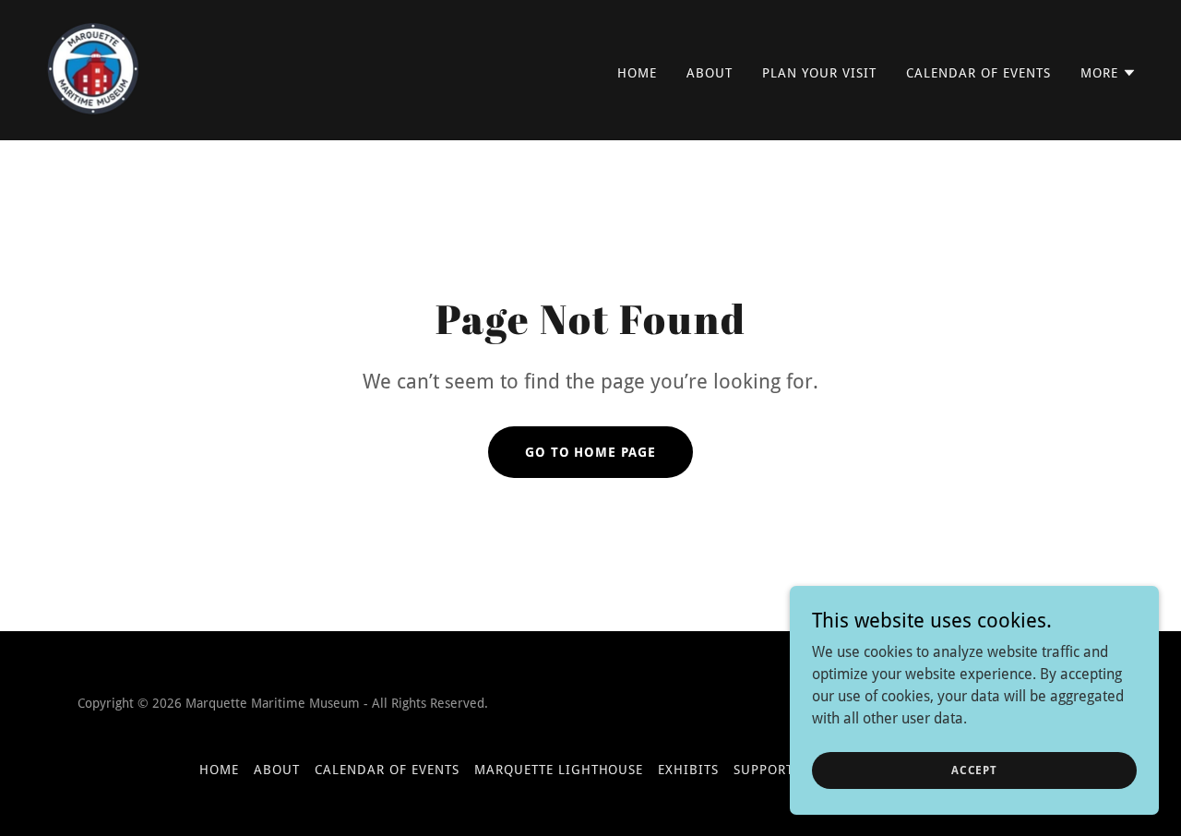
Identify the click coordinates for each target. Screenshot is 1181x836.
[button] (1108, 73)
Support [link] (763, 769)
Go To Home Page (591, 452)
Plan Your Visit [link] (819, 73)
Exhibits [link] (688, 769)
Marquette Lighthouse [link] (559, 769)
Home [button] (219, 769)
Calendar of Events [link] (978, 73)
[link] (92, 69)
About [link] (709, 73)
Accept (974, 769)
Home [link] (637, 73)
